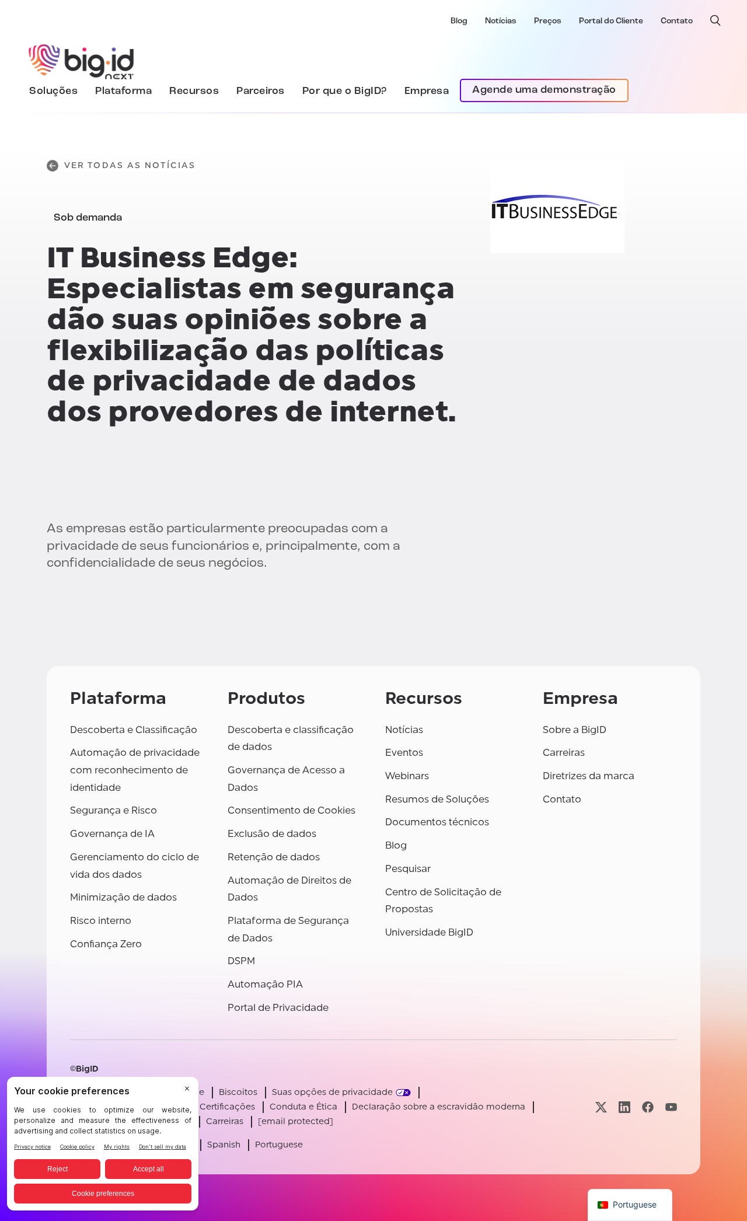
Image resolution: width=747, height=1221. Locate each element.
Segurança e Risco (113, 810)
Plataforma (123, 91)
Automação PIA (265, 984)
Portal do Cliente (611, 21)
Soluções (53, 91)
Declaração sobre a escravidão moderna (438, 1107)
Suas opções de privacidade (332, 1092)
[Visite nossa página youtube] (671, 1107)
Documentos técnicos (437, 822)
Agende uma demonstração (544, 90)
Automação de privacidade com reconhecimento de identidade (135, 770)
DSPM (241, 961)
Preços (547, 21)
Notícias (500, 21)
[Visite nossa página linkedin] (624, 1107)
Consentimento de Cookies (291, 810)
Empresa (426, 91)
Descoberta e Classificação (133, 729)
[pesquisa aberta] (715, 20)
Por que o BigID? (344, 91)
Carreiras (564, 752)
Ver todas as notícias (130, 165)
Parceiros (260, 91)
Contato (677, 21)
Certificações (227, 1107)
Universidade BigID (429, 932)
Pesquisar (408, 868)
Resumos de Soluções (437, 799)
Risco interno (100, 920)
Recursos (194, 91)
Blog (459, 21)
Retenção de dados (274, 857)
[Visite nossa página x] (601, 1107)
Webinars (407, 776)
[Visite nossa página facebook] (648, 1107)
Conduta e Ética (303, 1107)
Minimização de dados (123, 897)
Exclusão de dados (272, 833)
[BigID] (81, 60)
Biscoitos (238, 1092)
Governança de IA (112, 833)
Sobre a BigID (574, 729)
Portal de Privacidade (278, 1007)
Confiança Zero (106, 944)
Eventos (404, 752)
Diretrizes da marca (588, 776)
